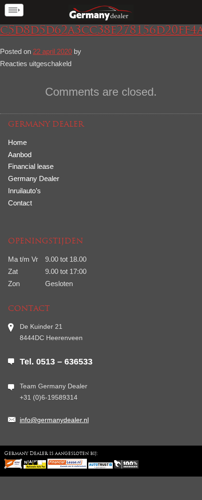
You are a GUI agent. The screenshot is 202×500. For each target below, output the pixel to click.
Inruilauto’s (24, 191)
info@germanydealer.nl (54, 420)
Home (17, 142)
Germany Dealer (33, 178)
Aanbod (19, 155)
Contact (20, 203)
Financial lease (31, 166)
